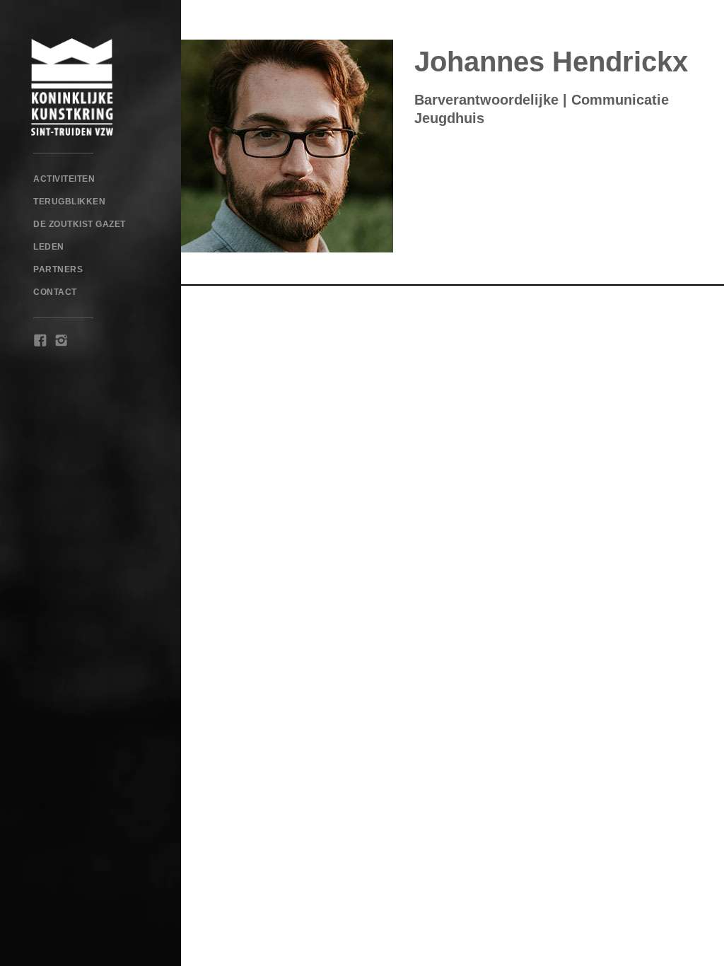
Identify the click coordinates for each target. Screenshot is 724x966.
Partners (58, 269)
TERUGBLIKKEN (69, 201)
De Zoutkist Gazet (79, 224)
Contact (55, 292)
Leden (48, 247)
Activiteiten (64, 179)
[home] (90, 87)
